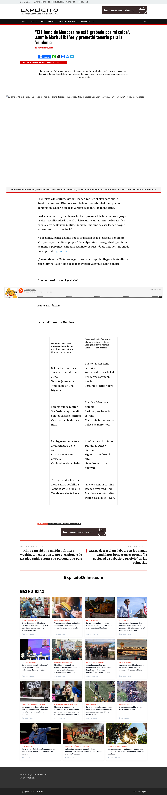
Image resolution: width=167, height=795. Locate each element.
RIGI (87, 2)
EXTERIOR (52, 21)
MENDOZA (33, 21)
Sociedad (76, 523)
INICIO (24, 21)
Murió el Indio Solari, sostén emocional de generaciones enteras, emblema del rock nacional (38, 751)
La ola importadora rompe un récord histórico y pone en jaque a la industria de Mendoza (99, 625)
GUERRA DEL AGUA (88, 21)
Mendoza (68, 523)
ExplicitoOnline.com (83, 577)
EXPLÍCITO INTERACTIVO (68, 21)
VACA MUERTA (71, 2)
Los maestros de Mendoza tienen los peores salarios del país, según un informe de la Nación (132, 667)
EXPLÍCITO (38, 792)
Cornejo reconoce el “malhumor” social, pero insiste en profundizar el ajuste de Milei (35, 667)
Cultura (52, 523)
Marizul (60, 523)
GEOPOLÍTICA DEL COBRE (56, 2)
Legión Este (60, 251)
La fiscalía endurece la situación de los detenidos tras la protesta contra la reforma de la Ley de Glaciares (83, 751)
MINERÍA (81, 2)
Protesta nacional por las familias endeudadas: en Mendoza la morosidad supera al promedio (67, 625)
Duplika (144, 792)
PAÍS (43, 21)
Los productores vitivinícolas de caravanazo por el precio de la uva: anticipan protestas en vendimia (126, 751)
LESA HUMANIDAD (40, 2)
